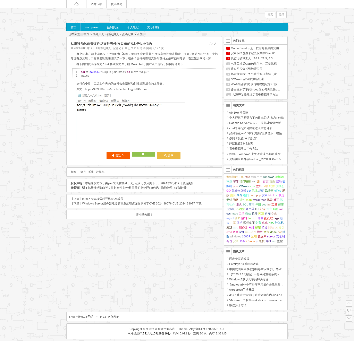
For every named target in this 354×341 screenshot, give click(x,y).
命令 (83, 172)
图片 (233, 195)
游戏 (229, 227)
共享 (233, 222)
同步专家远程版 (239, 258)
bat (280, 232)
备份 (229, 241)
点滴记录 (128, 34)
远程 (254, 236)
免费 (258, 222)
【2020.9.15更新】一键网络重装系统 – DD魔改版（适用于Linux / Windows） (278, 274)
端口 (246, 195)
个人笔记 (133, 27)
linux (251, 218)
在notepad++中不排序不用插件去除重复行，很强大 (262, 284)
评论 (263, 209)
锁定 (281, 195)
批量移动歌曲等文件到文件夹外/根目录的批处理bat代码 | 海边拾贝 (130, 187)
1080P (246, 236)
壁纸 (259, 186)
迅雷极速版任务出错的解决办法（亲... (255, 74)
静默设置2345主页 (241, 143)
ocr (249, 190)
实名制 (280, 236)
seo (264, 204)
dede (273, 232)
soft (241, 232)
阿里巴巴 (256, 176)
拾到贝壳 (113, 27)
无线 (229, 199)
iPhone (250, 241)
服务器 (243, 227)
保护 (239, 222)
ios (253, 181)
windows (235, 236)
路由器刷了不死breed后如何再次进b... (255, 89)
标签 (229, 181)
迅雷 (270, 199)
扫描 (264, 227)
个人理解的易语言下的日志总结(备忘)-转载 (256, 117)
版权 (262, 241)
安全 (236, 241)
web (235, 227)
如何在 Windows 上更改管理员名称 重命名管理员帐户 (263, 154)
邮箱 (258, 227)
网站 (271, 227)
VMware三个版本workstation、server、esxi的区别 (261, 300)
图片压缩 (96, 4)
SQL (245, 204)
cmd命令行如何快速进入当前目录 (250, 128)
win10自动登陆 (238, 112)
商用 (251, 204)
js (234, 186)
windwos (268, 176)
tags (276, 218)
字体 (236, 181)
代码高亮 (116, 4)
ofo (274, 241)
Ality (192, 329)
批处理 (268, 218)
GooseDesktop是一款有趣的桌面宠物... (256, 48)
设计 (259, 181)
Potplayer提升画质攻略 (244, 263)
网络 (251, 227)
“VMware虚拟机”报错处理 (247, 79)
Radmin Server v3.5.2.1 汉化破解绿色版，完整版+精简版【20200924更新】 (278, 122)
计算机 (100, 172)
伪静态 (280, 186)
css (228, 213)
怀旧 (258, 204)
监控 (280, 241)
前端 (268, 213)
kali (281, 209)
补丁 (276, 199)
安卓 (265, 195)
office (277, 190)
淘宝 (269, 209)
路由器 (250, 209)
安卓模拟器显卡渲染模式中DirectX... (254, 53)
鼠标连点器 (239, 190)
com (252, 195)
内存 (239, 195)
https (234, 213)
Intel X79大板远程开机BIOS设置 (102, 198)
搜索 (270, 14)
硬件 (272, 186)
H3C (271, 222)
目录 (241, 213)
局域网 (279, 176)
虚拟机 (230, 209)
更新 (272, 181)
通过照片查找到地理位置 (246, 68)
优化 (265, 222)
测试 (239, 204)
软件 (255, 213)
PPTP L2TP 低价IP (107, 316)
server (271, 236)
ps (276, 227)
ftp (269, 204)
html (271, 195)
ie (237, 186)
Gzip (274, 213)
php (258, 195)
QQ (228, 190)
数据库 (262, 236)
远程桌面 (249, 222)
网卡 (266, 232)
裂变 (281, 204)
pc (276, 195)
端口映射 (245, 181)
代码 (247, 176)
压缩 (265, 186)
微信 (248, 213)
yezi (110, 183)
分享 (171, 155)
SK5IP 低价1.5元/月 (81, 316)
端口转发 (250, 232)
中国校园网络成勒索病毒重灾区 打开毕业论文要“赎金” (263, 269)
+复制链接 (180, 187)
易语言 (269, 190)
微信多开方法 (237, 305)
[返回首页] (76, 4)
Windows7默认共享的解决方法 (248, 279)
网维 (268, 241)
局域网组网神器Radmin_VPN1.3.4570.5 (255, 159)
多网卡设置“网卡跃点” (243, 138)
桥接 (242, 209)
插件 (242, 199)
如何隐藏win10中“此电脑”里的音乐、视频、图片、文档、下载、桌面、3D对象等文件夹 (284, 133)
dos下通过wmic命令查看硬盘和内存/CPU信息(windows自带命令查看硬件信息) (279, 295)
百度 (266, 181)
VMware (244, 186)
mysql (230, 218)
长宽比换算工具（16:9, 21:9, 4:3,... (253, 58)
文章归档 (153, 27)
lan (257, 209)
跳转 (244, 218)
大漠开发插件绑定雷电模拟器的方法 (255, 94)
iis (237, 209)
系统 (91, 172)
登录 (281, 14)
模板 (260, 232)
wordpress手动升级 (241, 289)
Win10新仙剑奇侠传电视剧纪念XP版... (255, 84)
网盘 (235, 232)
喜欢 (119, 155)
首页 (73, 27)
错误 (281, 227)
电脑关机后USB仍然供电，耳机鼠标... (255, 63)
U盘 (275, 209)
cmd (229, 232)
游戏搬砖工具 (235, 176)
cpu (252, 186)
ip (257, 241)
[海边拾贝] (90, 15)
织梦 (261, 190)
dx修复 (259, 218)
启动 (279, 181)
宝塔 (274, 204)
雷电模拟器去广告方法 (243, 148)
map (249, 199)
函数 (236, 199)
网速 (261, 213)
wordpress (92, 27)
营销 (238, 218)
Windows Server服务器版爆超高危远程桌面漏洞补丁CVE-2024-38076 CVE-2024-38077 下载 (142, 203)
